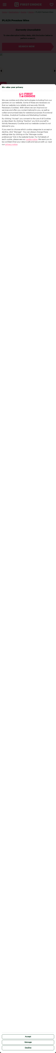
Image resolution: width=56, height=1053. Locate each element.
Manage (28, 1042)
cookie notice (31, 139)
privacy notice (11, 145)
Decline (28, 1048)
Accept (28, 1037)
